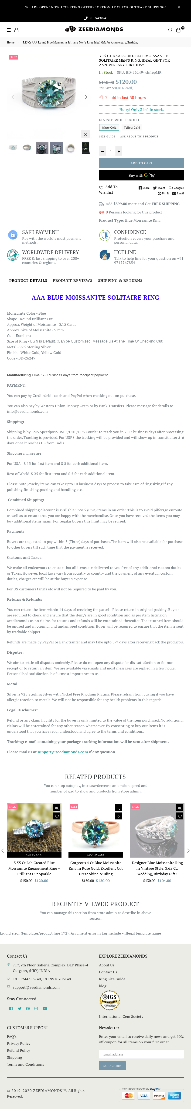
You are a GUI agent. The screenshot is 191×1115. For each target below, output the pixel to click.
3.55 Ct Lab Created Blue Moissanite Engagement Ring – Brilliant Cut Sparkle (34, 868)
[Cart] (178, 29)
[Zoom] (85, 134)
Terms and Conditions (25, 1064)
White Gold (109, 127)
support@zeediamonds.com (36, 987)
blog (102, 986)
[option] (49, 96)
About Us (106, 965)
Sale (13, 57)
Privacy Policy (18, 1043)
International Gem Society (121, 1016)
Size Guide (107, 136)
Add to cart (34, 854)
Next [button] (86, 97)
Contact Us (108, 972)
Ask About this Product (139, 136)
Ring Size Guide (112, 979)
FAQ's (12, 1036)
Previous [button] (12, 97)
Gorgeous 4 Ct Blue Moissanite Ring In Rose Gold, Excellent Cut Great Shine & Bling (96, 868)
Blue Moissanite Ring (142, 220)
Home (10, 42)
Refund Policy (18, 1050)
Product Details (28, 280)
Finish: (119, 120)
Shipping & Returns (120, 280)
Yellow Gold (132, 127)
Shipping (14, 1057)
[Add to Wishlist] (56, 815)
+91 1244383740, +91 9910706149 (42, 979)
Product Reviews (72, 280)
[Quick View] (56, 807)
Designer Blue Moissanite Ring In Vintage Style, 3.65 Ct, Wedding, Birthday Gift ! (157, 868)
